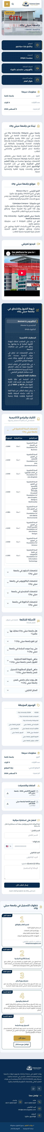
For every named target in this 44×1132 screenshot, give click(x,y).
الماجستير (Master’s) (28, 325)
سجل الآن (22, 1038)
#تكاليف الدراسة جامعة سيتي (30, 728)
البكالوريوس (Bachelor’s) (27, 321)
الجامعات (28, 29)
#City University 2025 (24, 712)
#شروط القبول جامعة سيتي (30, 736)
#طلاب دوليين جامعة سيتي (30, 740)
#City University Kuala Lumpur (29, 716)
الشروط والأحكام (15, 1128)
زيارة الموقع (8, 768)
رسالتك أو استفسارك (31, 863)
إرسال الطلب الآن (22, 885)
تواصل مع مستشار (22, 1044)
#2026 (36, 712)
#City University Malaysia (30, 720)
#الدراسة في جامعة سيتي (31, 724)
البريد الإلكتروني (35, 852)
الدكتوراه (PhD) (30, 329)
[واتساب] (33, 1088)
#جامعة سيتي (14, 728)
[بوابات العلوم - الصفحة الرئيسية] (34, 1068)
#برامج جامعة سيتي (14, 724)
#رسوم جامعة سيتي (17, 732)
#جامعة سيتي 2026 (32, 732)
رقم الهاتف (36, 841)
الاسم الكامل (35, 830)
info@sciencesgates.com (27, 1110)
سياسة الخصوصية (28, 1128)
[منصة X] (39, 1088)
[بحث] (12, 4)
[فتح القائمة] (7, 4)
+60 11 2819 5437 (30, 1103)
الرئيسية (35, 29)
